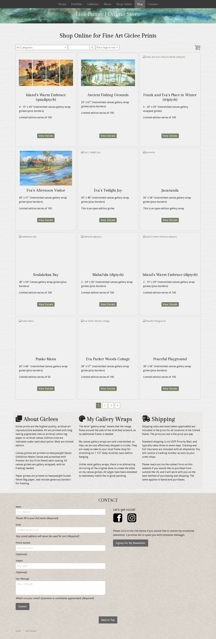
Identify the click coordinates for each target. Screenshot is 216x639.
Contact (153, 4)
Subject (19, 560)
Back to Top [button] (108, 619)
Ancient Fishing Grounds (108, 95)
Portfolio (76, 4)
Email (18, 525)
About (107, 4)
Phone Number (23, 543)
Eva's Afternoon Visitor (46, 190)
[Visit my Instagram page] (132, 517)
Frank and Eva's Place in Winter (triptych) (170, 97)
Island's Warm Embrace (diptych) (170, 274)
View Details (46, 135)
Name (18, 506)
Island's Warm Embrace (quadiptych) (46, 97)
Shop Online (124, 4)
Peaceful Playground (170, 359)
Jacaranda (170, 190)
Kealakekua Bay (46, 274)
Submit (22, 606)
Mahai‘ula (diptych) (108, 274)
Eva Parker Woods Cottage (108, 359)
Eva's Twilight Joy (108, 190)
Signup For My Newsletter (130, 543)
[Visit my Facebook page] (118, 517)
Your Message (22, 578)
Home (62, 4)
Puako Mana (46, 359)
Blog (140, 4)
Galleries (93, 4)
